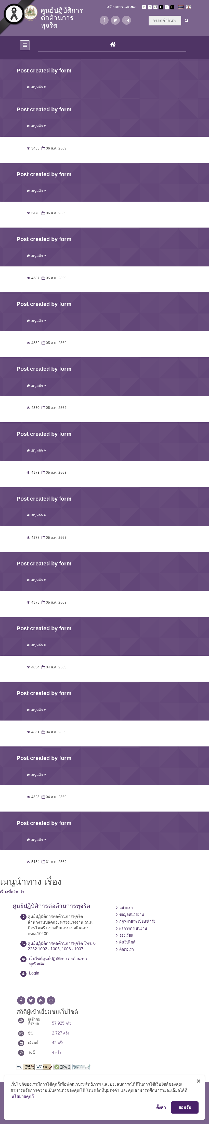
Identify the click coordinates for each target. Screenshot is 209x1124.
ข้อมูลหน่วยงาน (131, 914)
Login (34, 973)
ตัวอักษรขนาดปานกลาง (150, 7)
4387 (33, 278)
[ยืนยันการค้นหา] (186, 20)
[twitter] (115, 20)
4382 (33, 343)
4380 (33, 408)
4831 (33, 732)
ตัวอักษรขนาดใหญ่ (155, 7)
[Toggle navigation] (25, 45)
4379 (33, 472)
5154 (33, 862)
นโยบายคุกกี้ (22, 1096)
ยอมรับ (185, 1107)
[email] (126, 20)
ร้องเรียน (126, 935)
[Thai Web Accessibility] (81, 1066)
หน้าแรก (126, 908)
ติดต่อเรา (126, 949)
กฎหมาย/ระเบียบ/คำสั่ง (137, 921)
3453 (33, 148)
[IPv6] (62, 1066)
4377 (33, 537)
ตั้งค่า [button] (161, 1107)
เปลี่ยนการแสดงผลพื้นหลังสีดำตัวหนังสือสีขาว (161, 7)
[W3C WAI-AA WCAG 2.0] (26, 1066)
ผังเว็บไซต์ (127, 942)
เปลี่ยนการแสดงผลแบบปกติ (167, 7)
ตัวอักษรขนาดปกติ (144, 7)
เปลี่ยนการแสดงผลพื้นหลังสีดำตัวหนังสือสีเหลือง (172, 7)
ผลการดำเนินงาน (133, 928)
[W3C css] (44, 1066)
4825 (33, 797)
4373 (33, 602)
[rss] (41, 1000)
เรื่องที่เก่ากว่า (12, 892)
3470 (33, 213)
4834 (33, 667)
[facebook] (104, 20)
